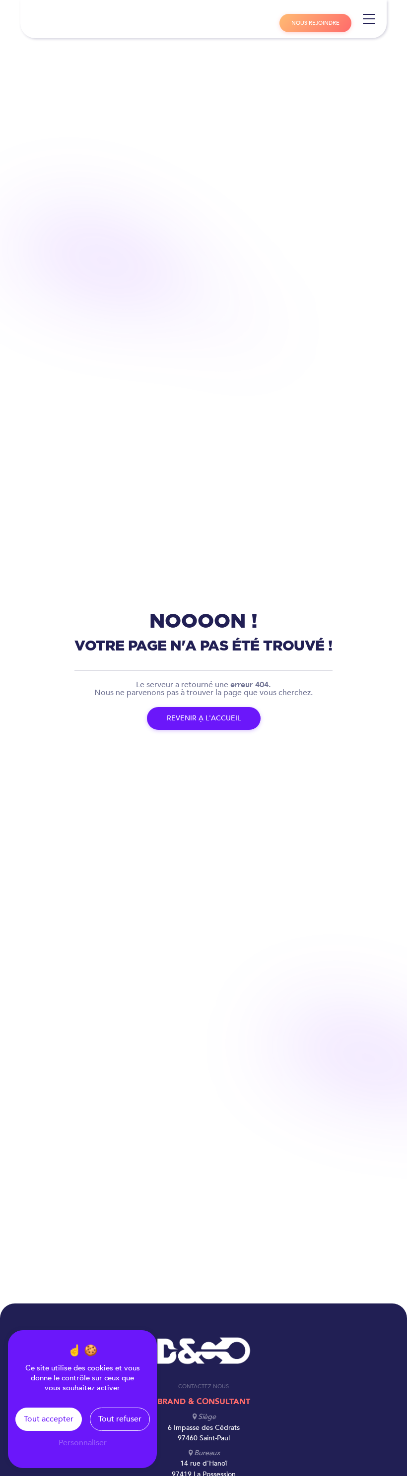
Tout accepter (48, 1419)
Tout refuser (119, 1419)
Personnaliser (83, 1442)
